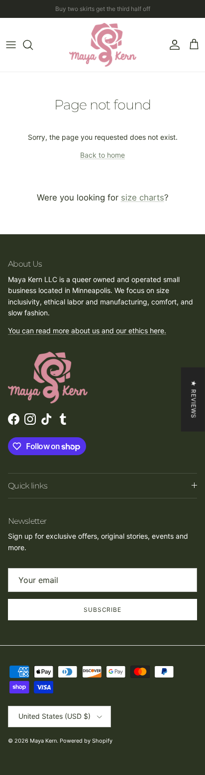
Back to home (102, 155)
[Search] (33, 45)
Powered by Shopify (86, 740)
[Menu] (11, 45)
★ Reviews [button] (194, 399)
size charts (142, 197)
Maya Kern (43, 740)
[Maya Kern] (102, 45)
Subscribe (103, 609)
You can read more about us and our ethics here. (87, 330)
